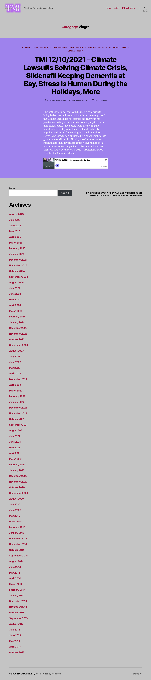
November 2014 (18, 544)
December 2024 (18, 259)
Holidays (102, 48)
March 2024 (15, 311)
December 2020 (18, 476)
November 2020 (18, 481)
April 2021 (15, 453)
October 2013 (16, 612)
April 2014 (15, 578)
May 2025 (14, 231)
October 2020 (17, 487)
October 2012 (16, 652)
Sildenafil (114, 48)
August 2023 (16, 350)
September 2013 (18, 618)
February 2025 (17, 248)
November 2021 (18, 413)
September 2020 (18, 493)
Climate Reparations (63, 48)
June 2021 (15, 441)
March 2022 (15, 390)
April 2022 (15, 385)
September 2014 (18, 555)
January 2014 (16, 595)
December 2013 (18, 601)
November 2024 (18, 265)
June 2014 (15, 567)
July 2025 (14, 220)
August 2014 (16, 561)
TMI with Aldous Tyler (27, 674)
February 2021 (17, 464)
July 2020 (14, 504)
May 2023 (14, 368)
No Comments (101, 100)
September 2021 (18, 424)
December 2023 (18, 328)
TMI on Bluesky (128, 8)
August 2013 (16, 624)
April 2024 (15, 305)
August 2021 (16, 430)
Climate (26, 48)
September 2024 (18, 276)
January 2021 (16, 470)
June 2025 (15, 225)
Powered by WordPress (50, 674)
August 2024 (16, 282)
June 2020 (15, 510)
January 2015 (16, 532)
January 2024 (17, 322)
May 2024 (14, 299)
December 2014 (18, 538)
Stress (125, 48)
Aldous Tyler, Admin (58, 100)
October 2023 (17, 339)
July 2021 (14, 436)
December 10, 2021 (80, 100)
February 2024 (17, 316)
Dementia (81, 48)
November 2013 (18, 607)
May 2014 (14, 572)
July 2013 (14, 629)
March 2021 (15, 459)
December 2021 (18, 407)
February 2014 (17, 589)
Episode (92, 48)
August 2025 (16, 214)
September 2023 (18, 345)
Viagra (71, 51)
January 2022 (16, 402)
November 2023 (18, 333)
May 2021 (14, 447)
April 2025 (15, 237)
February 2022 (17, 396)
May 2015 (14, 515)
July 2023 (14, 356)
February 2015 (17, 527)
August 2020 (16, 498)
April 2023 (15, 373)
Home (108, 8)
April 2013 (15, 646)
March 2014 (15, 584)
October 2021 (16, 419)
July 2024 (14, 288)
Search (12, 188)
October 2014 (16, 550)
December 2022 (18, 379)
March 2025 (15, 242)
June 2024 (15, 293)
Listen (116, 8)
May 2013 (14, 641)
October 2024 (17, 271)
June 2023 (15, 362)
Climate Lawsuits (42, 48)
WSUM (80, 51)
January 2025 (16, 254)
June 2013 (15, 635)
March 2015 (15, 521)
